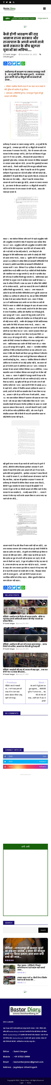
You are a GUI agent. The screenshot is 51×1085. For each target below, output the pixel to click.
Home (29, 1082)
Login (22, 1082)
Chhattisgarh (8, 57)
